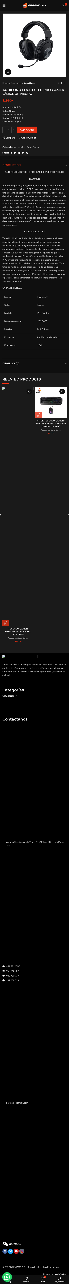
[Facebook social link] (11, 153)
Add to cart (27, 129)
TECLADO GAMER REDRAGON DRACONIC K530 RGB (18, 632)
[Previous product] (58, 83)
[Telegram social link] (27, 153)
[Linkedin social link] (23, 153)
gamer (29, 185)
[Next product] (65, 83)
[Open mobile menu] (4, 5)
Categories (8, 696)
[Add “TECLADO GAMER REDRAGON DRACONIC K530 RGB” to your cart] (5, 623)
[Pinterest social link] (19, 153)
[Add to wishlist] (29, 391)
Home (5, 83)
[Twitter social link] (15, 153)
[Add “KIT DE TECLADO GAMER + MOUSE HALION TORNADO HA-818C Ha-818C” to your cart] (38, 415)
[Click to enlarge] (8, 72)
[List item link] (34, 966)
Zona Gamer (29, 83)
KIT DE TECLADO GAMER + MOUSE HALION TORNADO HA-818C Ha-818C (51, 424)
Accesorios (16, 83)
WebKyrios (60, 1274)
